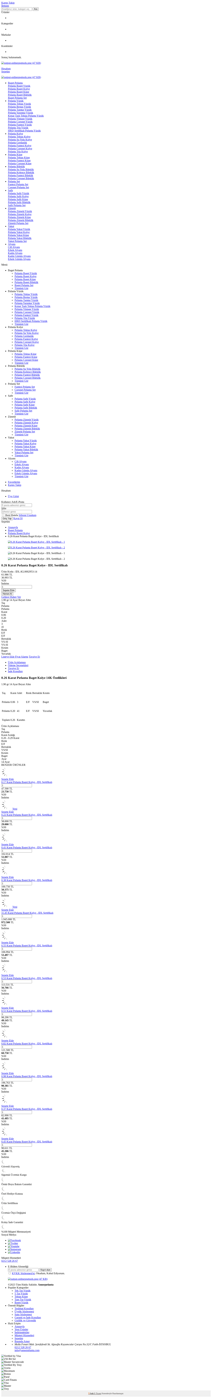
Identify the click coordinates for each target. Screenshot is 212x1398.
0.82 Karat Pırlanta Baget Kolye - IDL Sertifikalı (26, 1043)
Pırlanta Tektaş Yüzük (19, 103)
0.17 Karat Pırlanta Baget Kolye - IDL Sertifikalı (26, 782)
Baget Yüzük (21, 1302)
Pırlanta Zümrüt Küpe (19, 217)
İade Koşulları (15, 671)
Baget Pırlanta (15, 82)
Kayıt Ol (18, 518)
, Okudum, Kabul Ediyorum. (38, 1273)
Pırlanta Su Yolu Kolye (20, 139)
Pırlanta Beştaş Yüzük (19, 106)
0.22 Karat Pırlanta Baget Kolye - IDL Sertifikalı (26, 814)
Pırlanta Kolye (15, 133)
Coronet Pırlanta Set (18, 187)
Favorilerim (14, 482)
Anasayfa (13, 527)
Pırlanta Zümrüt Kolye (19, 214)
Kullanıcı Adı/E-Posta (12, 502)
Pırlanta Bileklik (16, 166)
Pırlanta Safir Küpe (18, 199)
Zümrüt (12, 208)
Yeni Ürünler (21, 1329)
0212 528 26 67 (9, 1260)
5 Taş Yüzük (21, 1293)
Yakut (11, 226)
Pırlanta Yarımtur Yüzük (20, 112)
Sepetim (19, 1338)
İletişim (5, 5)
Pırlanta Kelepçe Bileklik (21, 172)
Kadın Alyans (15, 253)
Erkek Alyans (15, 250)
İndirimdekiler (22, 1332)
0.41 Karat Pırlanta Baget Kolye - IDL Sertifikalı (26, 847)
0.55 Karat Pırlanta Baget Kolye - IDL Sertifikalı (26, 945)
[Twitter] (13, 1243)
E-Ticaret (97, 1393)
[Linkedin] (14, 1252)
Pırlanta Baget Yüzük (19, 85)
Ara (35, 9)
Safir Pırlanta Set (17, 205)
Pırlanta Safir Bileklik (19, 202)
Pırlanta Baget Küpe (18, 91)
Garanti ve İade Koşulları (28, 1317)
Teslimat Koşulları (24, 1308)
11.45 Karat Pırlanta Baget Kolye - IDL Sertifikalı (27, 912)
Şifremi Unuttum (27, 515)
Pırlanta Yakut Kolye (19, 232)
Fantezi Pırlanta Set (18, 184)
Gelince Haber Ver (11, 597)
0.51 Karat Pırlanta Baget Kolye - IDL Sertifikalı (26, 1010)
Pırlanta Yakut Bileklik (19, 238)
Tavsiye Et (34, 656)
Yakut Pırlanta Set (17, 241)
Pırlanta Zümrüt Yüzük (20, 211)
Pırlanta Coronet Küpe (19, 163)
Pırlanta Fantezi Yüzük (20, 124)
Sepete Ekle (8, 590)
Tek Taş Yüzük (22, 1290)
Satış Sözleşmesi (23, 1314)
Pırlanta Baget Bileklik (20, 94)
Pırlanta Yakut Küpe (18, 235)
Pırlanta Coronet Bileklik (21, 178)
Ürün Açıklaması (17, 662)
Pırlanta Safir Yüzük (18, 193)
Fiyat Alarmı (21, 656)
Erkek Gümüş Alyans (19, 259)
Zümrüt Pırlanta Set (18, 223)
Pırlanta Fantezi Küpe (19, 160)
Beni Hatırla (12, 515)
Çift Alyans (14, 247)
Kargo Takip (8, 2)
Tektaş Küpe (21, 1296)
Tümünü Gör (21, 288)
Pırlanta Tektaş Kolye (19, 136)
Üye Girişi (13, 496)
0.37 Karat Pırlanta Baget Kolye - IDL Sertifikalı (26, 1109)
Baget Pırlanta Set (17, 97)
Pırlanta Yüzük (16, 100)
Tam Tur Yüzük (23, 1299)
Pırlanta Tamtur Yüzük (20, 109)
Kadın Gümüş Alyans (19, 256)
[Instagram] (14, 1249)
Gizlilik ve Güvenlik (25, 1320)
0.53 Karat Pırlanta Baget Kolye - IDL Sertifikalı (26, 978)
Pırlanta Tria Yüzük (18, 127)
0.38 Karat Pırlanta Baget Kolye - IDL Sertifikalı (26, 880)
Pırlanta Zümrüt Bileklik (20, 220)
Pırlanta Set (14, 181)
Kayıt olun (45, 1270)
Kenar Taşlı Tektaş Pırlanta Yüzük (26, 115)
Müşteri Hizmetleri (24, 1335)
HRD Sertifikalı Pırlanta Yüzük (24, 130)
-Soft (91, 1393)
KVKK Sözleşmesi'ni (23, 1273)
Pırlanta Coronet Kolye (20, 148)
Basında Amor (22, 1341)
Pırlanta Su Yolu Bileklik (21, 169)
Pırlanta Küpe (15, 154)
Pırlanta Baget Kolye (19, 88)
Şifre (3, 508)
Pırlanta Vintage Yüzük (20, 118)
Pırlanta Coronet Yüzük (20, 121)
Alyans (11, 244)
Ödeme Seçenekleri (18, 665)
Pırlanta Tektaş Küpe (19, 157)
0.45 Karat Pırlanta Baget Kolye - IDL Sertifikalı (26, 1141)
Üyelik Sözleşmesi (24, 1311)
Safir (10, 190)
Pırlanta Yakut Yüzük (19, 229)
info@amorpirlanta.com (27, 1350)
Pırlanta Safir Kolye (18, 196)
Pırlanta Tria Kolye (18, 151)
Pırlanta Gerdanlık (17, 142)
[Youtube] (13, 1246)
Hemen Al (7, 594)
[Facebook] (14, 1240)
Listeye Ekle (8, 656)
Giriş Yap (7, 518)
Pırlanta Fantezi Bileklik (20, 175)
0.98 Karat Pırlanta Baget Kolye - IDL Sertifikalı (26, 1076)
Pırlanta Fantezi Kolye (19, 145)
